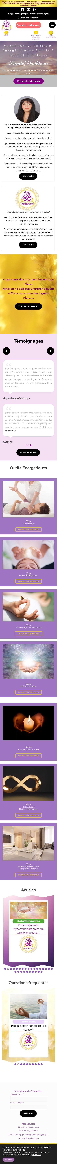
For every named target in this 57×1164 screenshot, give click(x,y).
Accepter (8, 1159)
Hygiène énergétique (18, 13)
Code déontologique (40, 13)
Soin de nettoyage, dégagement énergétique (28, 1134)
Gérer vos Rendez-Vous (29, 18)
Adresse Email (17, 1094)
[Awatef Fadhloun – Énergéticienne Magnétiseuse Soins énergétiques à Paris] (6, 24)
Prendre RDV (28, 25)
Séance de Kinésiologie (28, 1138)
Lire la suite (28, 176)
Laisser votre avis (28, 452)
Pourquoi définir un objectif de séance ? (28, 1027)
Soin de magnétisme (28, 1130)
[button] (6, 351)
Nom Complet (17, 1102)
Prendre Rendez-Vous (28, 81)
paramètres (36, 1154)
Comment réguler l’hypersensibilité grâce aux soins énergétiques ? (28, 929)
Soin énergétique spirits (28, 1127)
